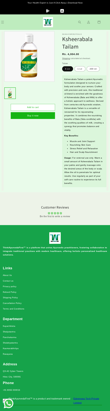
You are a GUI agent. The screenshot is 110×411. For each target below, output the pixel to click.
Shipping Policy (10, 297)
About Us (7, 275)
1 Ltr (79, 69)
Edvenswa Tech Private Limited (86, 400)
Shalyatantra (9, 331)
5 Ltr (67, 69)
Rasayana (8, 354)
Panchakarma (9, 337)
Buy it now (33, 115)
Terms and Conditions (13, 309)
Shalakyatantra (10, 343)
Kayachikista (9, 326)
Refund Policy (9, 292)
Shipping (66, 58)
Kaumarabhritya (10, 348)
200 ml (93, 69)
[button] (6, 22)
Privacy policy (9, 286)
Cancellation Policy (12, 303)
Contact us (8, 281)
